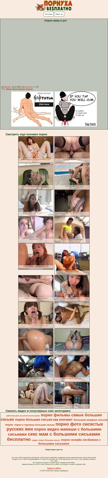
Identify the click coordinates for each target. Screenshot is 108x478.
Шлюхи (21, 89)
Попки (15, 89)
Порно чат (59, 14)
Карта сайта (54, 468)
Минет (9, 89)
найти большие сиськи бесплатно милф (23, 416)
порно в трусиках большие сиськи (34, 424)
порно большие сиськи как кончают (44, 419)
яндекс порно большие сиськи (46, 440)
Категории (48, 14)
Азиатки (29, 89)
